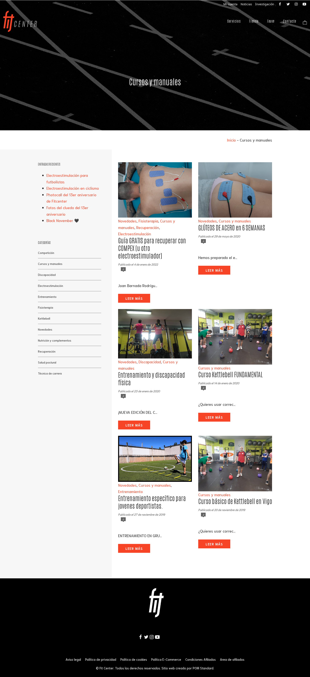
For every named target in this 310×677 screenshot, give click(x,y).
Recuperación (147, 227)
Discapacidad (150, 361)
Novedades (127, 220)
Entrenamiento (130, 491)
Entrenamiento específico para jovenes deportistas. (152, 502)
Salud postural (47, 362)
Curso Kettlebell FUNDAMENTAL (230, 374)
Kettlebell (44, 318)
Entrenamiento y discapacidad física (151, 379)
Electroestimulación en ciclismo (72, 188)
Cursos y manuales (235, 220)
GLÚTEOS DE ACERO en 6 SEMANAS (231, 227)
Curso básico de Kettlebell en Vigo (235, 501)
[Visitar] (280, 3)
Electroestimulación (134, 233)
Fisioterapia (148, 220)
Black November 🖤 (62, 220)
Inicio (231, 139)
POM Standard (203, 668)
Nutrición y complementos (54, 340)
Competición (46, 252)
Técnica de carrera (50, 373)
